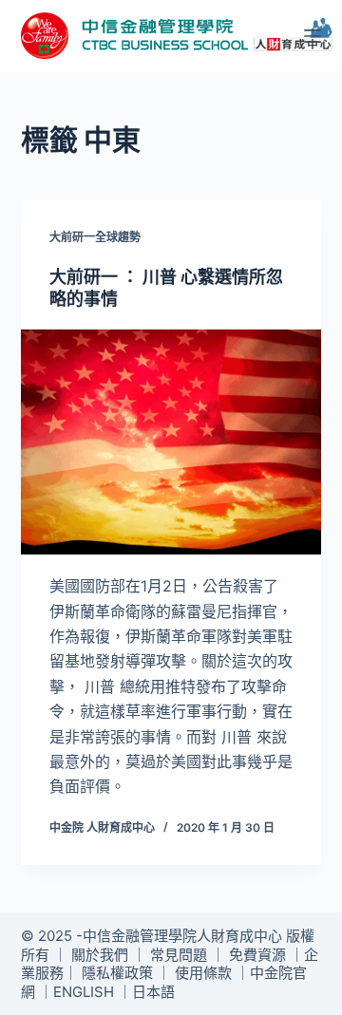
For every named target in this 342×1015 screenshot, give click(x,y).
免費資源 (257, 955)
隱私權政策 (117, 973)
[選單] (312, 36)
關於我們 (99, 955)
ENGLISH (83, 992)
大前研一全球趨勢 (95, 237)
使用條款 (203, 973)
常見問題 (178, 955)
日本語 (153, 992)
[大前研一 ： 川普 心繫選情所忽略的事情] (171, 442)
